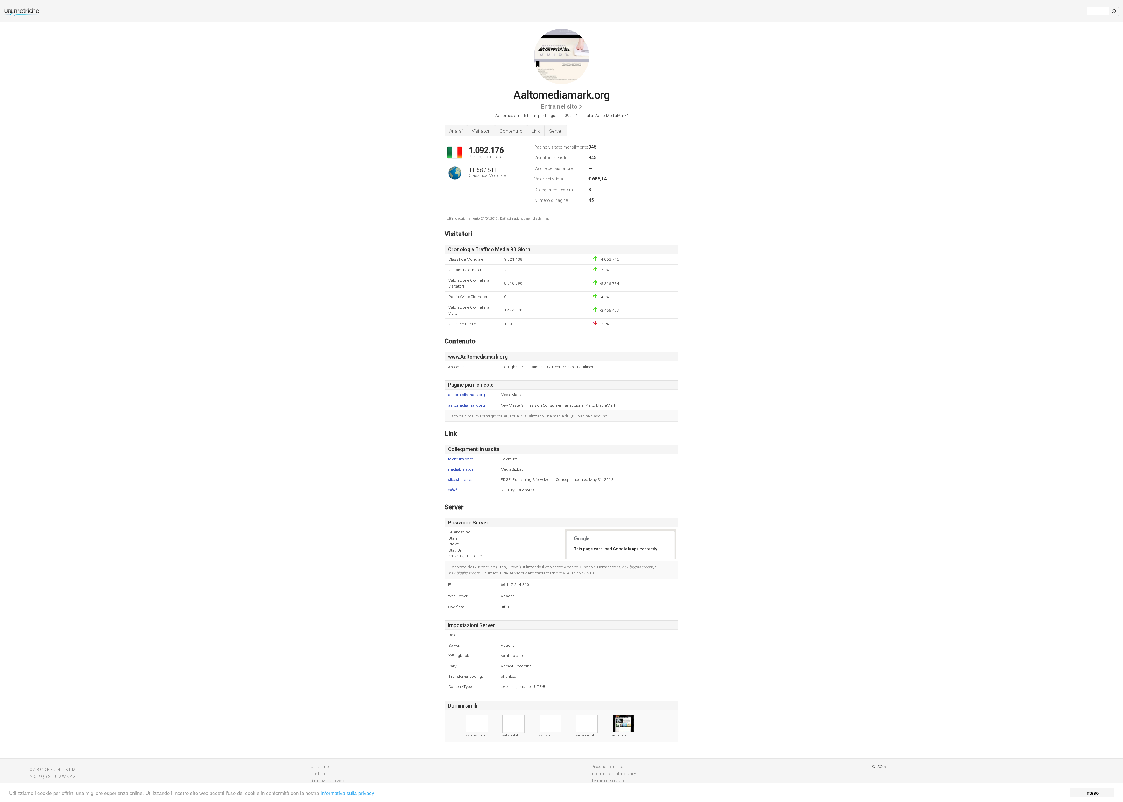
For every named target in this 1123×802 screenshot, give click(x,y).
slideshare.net (460, 479)
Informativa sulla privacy (347, 792)
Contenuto (511, 131)
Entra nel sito (559, 106)
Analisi (456, 131)
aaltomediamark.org (466, 395)
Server (556, 131)
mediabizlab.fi (460, 469)
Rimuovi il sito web (327, 780)
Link (536, 131)
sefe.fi (453, 490)
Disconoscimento (607, 766)
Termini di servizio (607, 780)
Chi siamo (320, 766)
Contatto (319, 773)
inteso (1092, 792)
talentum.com (460, 459)
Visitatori (481, 131)
